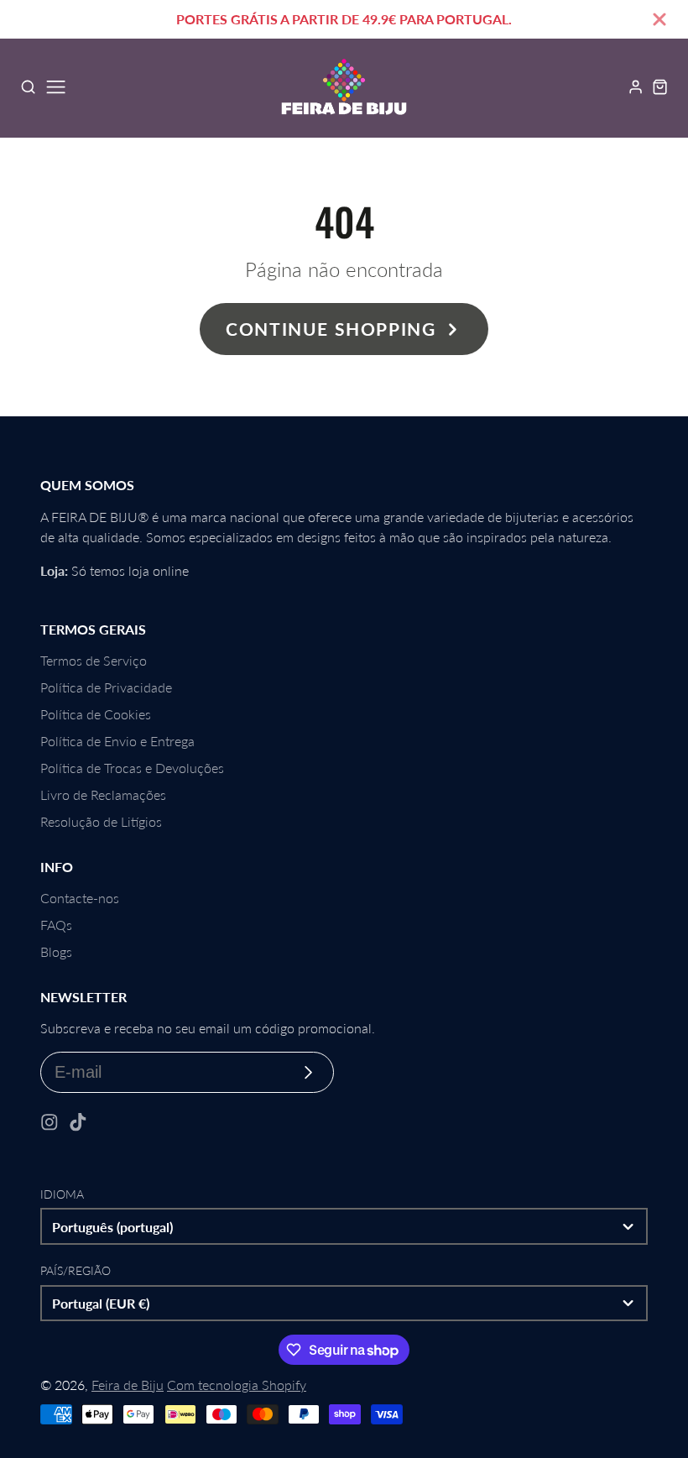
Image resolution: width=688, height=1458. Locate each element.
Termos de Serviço (93, 660)
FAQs (56, 925)
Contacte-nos (79, 898)
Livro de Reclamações (103, 794)
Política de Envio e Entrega (117, 741)
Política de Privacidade (106, 687)
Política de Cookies (95, 714)
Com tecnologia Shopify (236, 1385)
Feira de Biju (127, 1385)
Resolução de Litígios (101, 821)
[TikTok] (78, 1122)
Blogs (56, 951)
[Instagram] (49, 1122)
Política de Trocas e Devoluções (132, 768)
